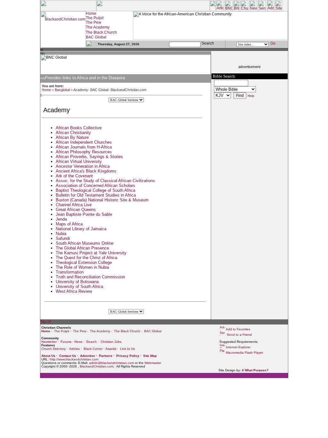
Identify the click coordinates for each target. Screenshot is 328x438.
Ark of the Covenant (74, 175)
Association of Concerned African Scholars (95, 185)
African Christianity (73, 132)
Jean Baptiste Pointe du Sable (84, 214)
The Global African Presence (82, 248)
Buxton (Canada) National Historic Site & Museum (102, 200)
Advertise (87, 356)
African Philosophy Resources (84, 151)
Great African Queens (76, 209)
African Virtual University (79, 161)
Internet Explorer (238, 347)
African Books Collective (79, 127)
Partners (105, 356)
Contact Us (67, 356)
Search (91, 341)
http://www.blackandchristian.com (74, 359)
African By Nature (72, 137)
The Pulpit (61, 331)
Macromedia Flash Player (244, 352)
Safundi (63, 238)
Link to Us (127, 348)
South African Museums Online (84, 243)
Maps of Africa (69, 224)
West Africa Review (74, 291)
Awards (110, 348)
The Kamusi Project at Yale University (91, 252)
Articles (74, 348)
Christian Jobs (111, 341)
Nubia (61, 233)
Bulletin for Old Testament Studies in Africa (96, 195)
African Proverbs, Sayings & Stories (89, 156)
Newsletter (49, 341)
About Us (48, 356)
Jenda (61, 219)
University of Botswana (77, 281)
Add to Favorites (238, 329)
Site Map (150, 356)
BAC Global (152, 331)
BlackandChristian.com (96, 366)
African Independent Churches (84, 142)
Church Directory (53, 348)
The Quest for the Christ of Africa (86, 257)
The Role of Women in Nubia (82, 267)
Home (46, 90)
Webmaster (152, 363)
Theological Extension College (84, 262)
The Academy (100, 331)
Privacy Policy (127, 356)
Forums (66, 341)
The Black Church (127, 331)
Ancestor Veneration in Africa (83, 166)
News (78, 341)
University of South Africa (79, 286)
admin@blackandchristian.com (111, 363)
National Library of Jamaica (81, 228)
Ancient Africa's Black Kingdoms (86, 171)
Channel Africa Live (74, 204)
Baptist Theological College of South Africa (95, 190)
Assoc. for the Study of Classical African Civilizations (105, 180)
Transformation (70, 272)
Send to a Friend (239, 334)
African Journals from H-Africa (84, 147)
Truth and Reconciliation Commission (90, 276)
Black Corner (93, 348)
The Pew (79, 331)
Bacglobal (62, 90)
